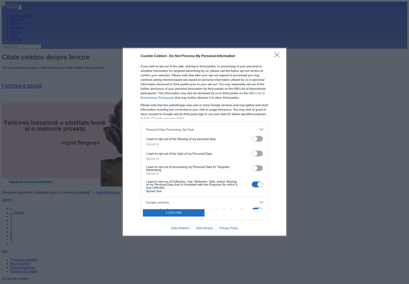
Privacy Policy (228, 228)
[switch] (257, 139)
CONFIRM (174, 212)
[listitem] (204, 129)
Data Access (204, 228)
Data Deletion (180, 228)
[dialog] (204, 142)
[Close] (278, 56)
